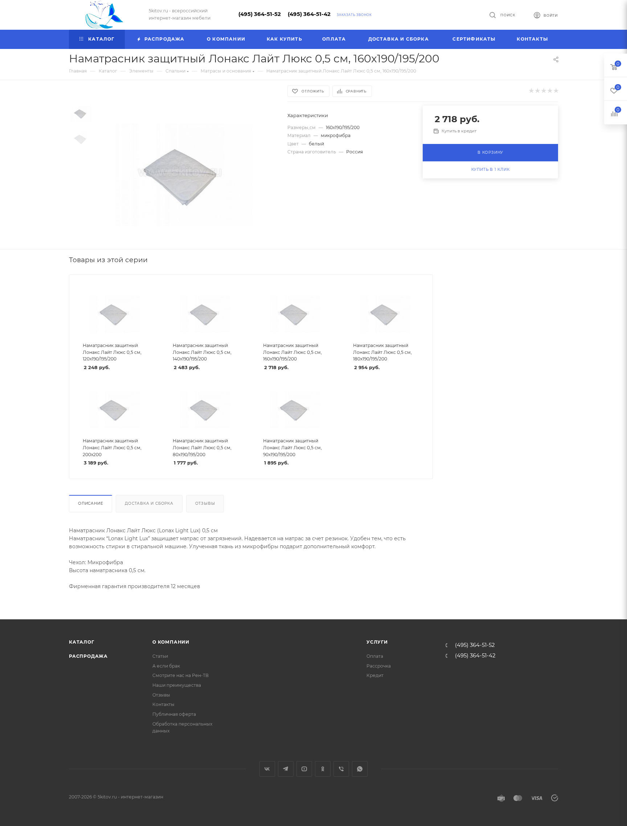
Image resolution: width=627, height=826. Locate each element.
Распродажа (88, 656)
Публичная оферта (174, 714)
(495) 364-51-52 (259, 14)
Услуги (377, 642)
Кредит (375, 675)
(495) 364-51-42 (309, 14)
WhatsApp (360, 769)
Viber (341, 769)
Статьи (160, 656)
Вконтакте (267, 769)
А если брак (166, 666)
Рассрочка (378, 666)
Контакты (163, 704)
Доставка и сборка (149, 503)
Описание (90, 503)
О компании (170, 642)
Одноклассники (323, 769)
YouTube (304, 769)
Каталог (81, 642)
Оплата (374, 656)
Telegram (286, 769)
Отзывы (205, 503)
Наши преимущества (176, 685)
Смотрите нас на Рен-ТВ (180, 675)
